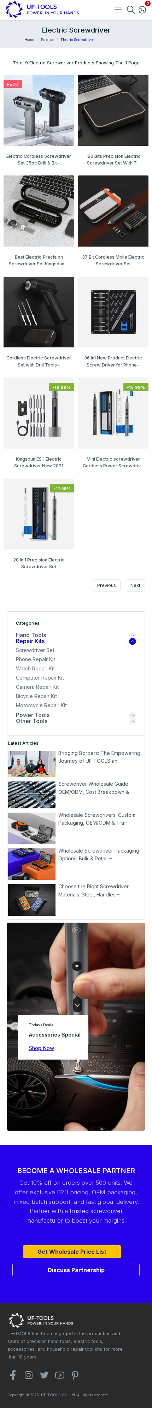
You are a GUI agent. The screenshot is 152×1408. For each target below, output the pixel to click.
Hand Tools (31, 635)
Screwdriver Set (35, 650)
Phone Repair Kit (35, 659)
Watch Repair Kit (35, 668)
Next (135, 585)
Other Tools (31, 721)
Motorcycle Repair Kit (41, 705)
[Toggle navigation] (117, 9)
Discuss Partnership (76, 1270)
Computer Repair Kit (40, 678)
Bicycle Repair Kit (36, 696)
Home (29, 39)
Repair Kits (30, 641)
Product (47, 39)
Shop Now (41, 1048)
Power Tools (32, 715)
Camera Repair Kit (37, 687)
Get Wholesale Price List (71, 1251)
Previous (106, 585)
